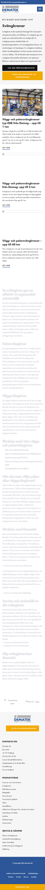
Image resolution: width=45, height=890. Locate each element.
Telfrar (4, 803)
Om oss (26, 877)
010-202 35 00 (6, 2)
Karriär (18, 877)
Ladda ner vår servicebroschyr (16, 645)
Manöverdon (6, 823)
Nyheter (10, 877)
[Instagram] (26, 868)
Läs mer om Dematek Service (17, 642)
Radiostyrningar (7, 820)
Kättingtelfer (6, 792)
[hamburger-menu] (39, 9)
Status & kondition (8, 842)
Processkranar (7, 796)
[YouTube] (31, 868)
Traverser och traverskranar (11, 782)
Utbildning (5, 849)
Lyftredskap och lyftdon (10, 813)
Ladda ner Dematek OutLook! (15, 873)
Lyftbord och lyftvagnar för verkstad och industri (18, 809)
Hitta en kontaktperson (23, 728)
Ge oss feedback (8, 770)
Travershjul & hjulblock (9, 799)
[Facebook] (21, 868)
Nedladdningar (33, 873)
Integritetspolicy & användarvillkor (13, 763)
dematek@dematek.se (19, 2)
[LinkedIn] (15, 868)
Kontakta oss (22, 887)
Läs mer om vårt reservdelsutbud (18, 565)
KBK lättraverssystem (9, 789)
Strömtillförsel (6, 806)
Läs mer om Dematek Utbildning (18, 593)
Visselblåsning (7, 766)
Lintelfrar (5, 816)
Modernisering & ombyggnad (12, 846)
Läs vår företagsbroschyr (21, 68)
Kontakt (33, 877)
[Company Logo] (12, 702)
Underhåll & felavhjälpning (11, 839)
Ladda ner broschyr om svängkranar (23, 75)
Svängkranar (6, 786)
